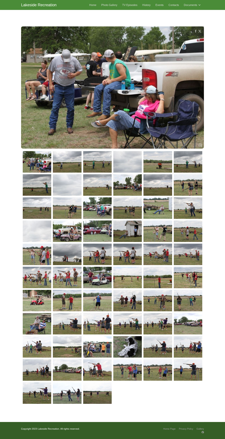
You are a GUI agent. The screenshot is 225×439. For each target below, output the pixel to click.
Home (92, 5)
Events (159, 5)
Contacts (174, 5)
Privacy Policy (186, 428)
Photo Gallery (109, 5)
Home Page (169, 428)
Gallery (200, 428)
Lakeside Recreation (38, 5)
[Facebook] (203, 432)
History (146, 5)
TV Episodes (129, 5)
